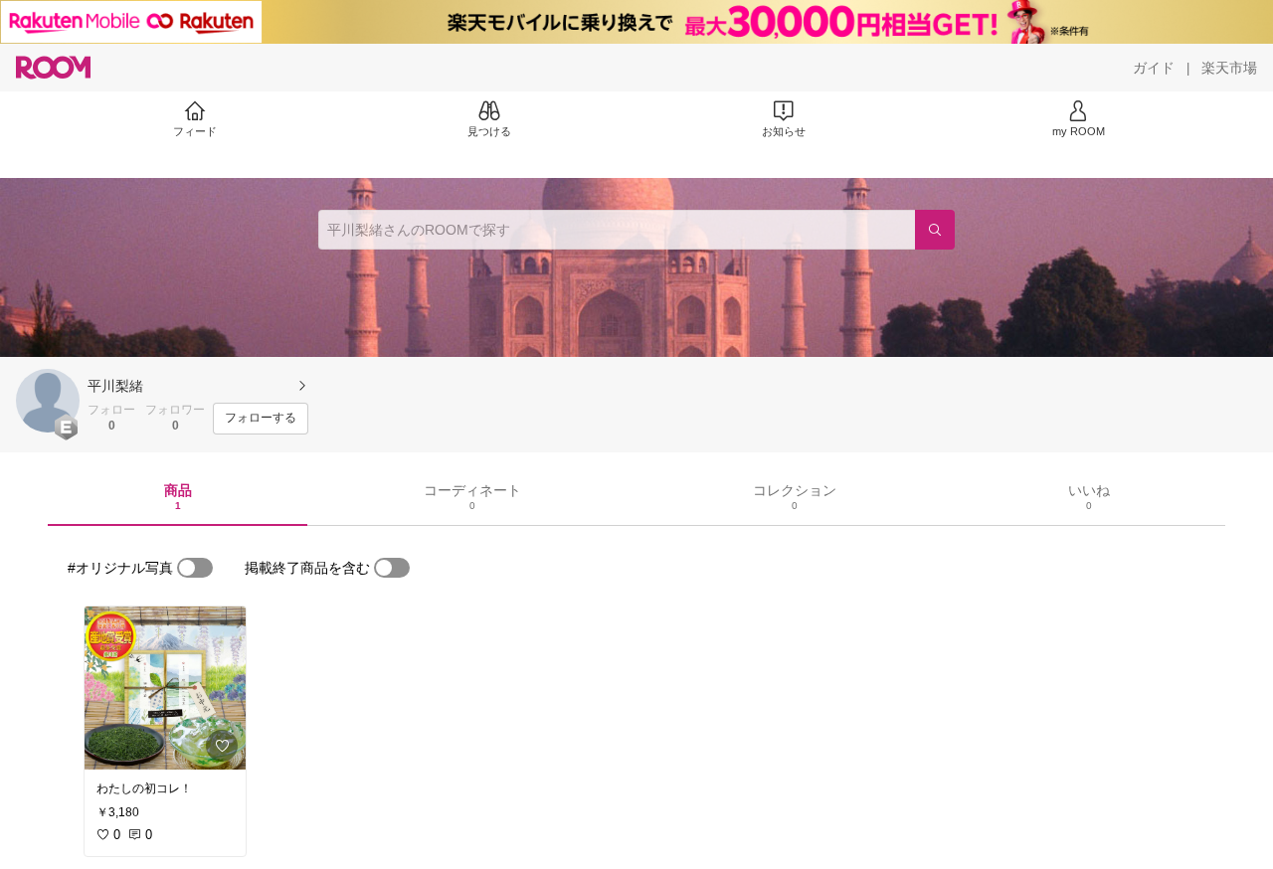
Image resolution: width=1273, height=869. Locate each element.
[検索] (935, 230)
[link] (165, 688)
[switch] (195, 568)
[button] (48, 401)
